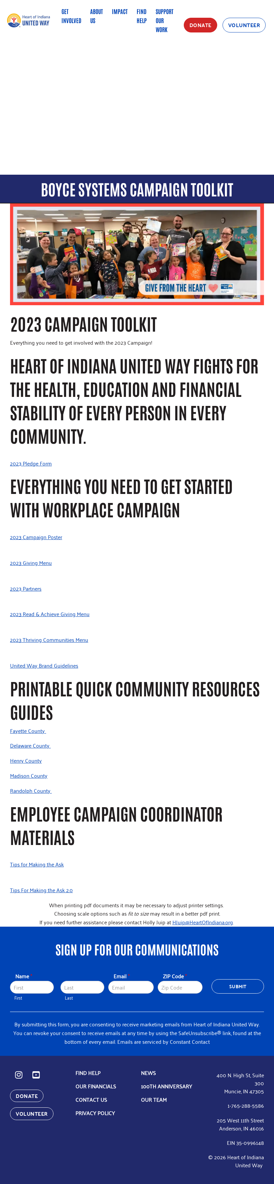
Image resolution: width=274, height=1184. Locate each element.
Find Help (142, 15)
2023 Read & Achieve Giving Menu (50, 613)
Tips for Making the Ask (37, 864)
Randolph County (31, 790)
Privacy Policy (95, 1112)
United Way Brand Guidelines (44, 665)
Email (122, 976)
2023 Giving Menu (31, 562)
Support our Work (164, 20)
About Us (96, 15)
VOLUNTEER (244, 25)
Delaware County (30, 745)
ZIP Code (175, 976)
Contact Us (91, 1099)
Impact (120, 11)
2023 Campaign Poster (36, 536)
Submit (237, 986)
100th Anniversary (166, 1086)
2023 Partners (25, 588)
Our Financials (96, 1086)
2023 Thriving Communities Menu (49, 639)
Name (23, 976)
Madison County (28, 775)
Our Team (154, 1099)
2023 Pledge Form (31, 463)
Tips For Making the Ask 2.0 (41, 890)
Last (69, 998)
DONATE (200, 25)
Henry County (26, 760)
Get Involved (71, 15)
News (148, 1072)
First (18, 998)
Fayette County (28, 730)
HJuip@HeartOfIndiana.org (202, 922)
